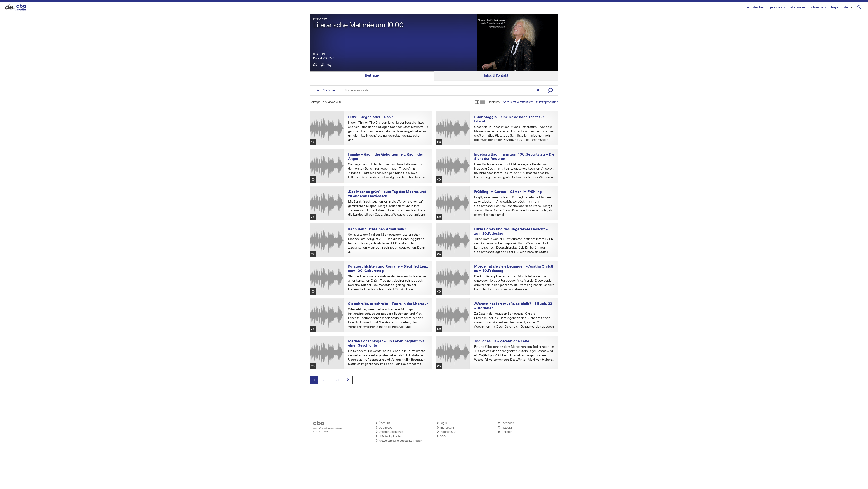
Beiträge (372, 75)
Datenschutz (447, 432)
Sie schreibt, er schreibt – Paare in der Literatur (388, 304)
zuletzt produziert (547, 102)
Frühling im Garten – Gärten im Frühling (508, 192)
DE (846, 7)
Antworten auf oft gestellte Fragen (400, 440)
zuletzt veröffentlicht (520, 102)
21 (337, 380)
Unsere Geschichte (390, 432)
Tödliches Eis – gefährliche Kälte (501, 341)
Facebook (507, 423)
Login (835, 7)
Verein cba (385, 427)
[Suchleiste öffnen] (859, 8)
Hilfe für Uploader (389, 436)
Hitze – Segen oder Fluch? (370, 117)
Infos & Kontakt (496, 75)
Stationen (798, 7)
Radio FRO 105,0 (323, 58)
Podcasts (778, 7)
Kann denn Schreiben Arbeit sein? (377, 229)
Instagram (507, 427)
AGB (442, 436)
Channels (819, 7)
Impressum (446, 427)
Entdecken (756, 7)
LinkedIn (506, 432)
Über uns (384, 423)
